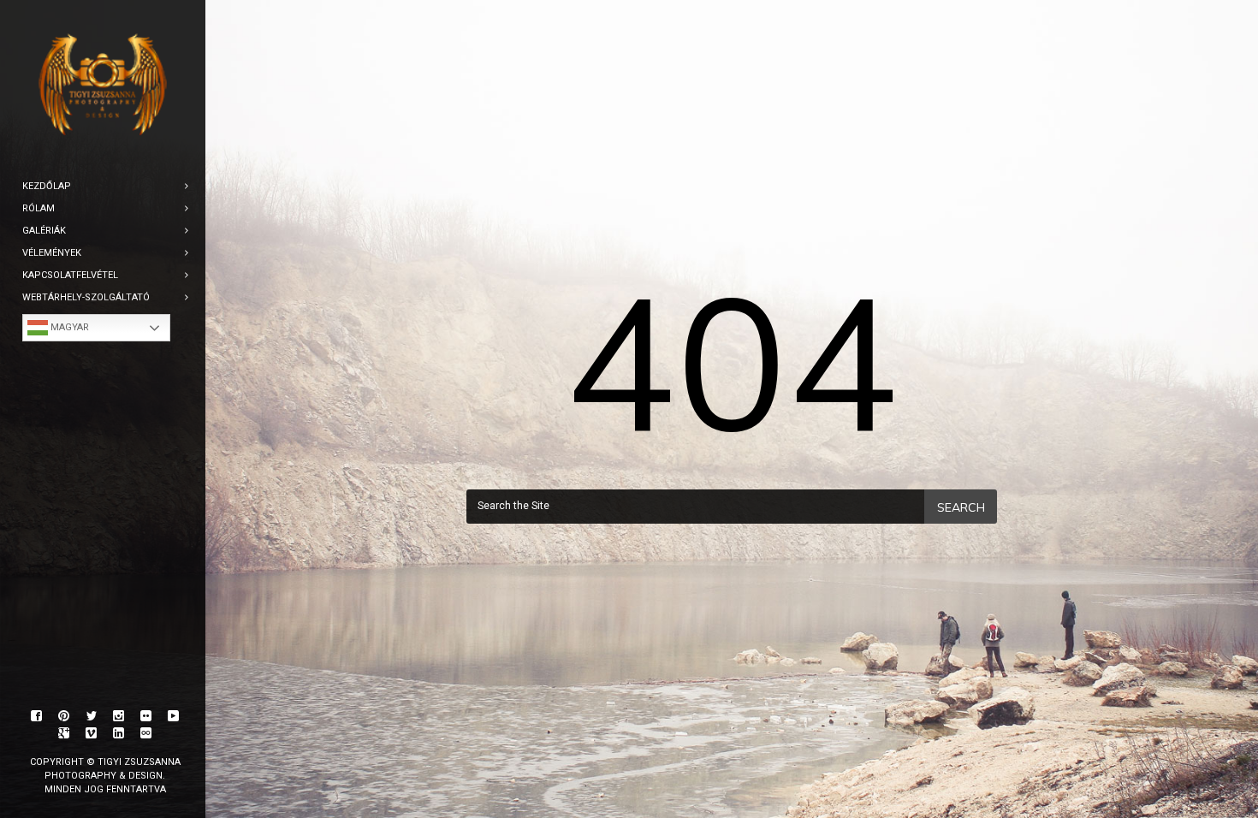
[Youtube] (173, 716)
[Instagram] (119, 716)
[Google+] (64, 733)
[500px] (146, 733)
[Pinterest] (64, 716)
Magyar (68, 327)
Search (961, 507)
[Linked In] (119, 733)
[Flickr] (146, 716)
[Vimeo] (91, 733)
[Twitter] (91, 716)
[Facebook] (36, 716)
